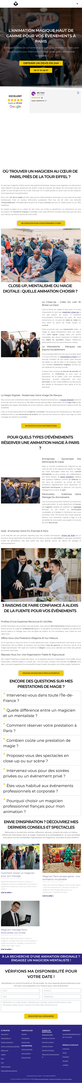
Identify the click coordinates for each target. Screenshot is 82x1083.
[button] (77, 3)
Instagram (65, 1049)
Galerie (3, 1054)
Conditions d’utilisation (55, 1079)
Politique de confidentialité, (41, 1079)
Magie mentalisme (7, 1042)
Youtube (65, 1061)
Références (4, 1050)
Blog (2, 1058)
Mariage (24, 1034)
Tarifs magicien (6, 1066)
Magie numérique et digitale (10, 1046)
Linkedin (65, 1065)
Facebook (65, 1057)
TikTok (64, 1053)
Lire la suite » (6, 892)
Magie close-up (6, 1038)
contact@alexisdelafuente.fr (71, 1034)
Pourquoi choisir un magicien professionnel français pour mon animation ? (34, 806)
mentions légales (67, 1079)
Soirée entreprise (27, 1049)
